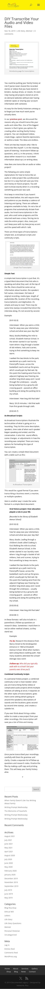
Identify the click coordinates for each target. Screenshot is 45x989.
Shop (8, 971)
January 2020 (9, 874)
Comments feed (11, 952)
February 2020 (10, 871)
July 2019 (8, 890)
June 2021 (8, 844)
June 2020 (8, 863)
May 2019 (8, 898)
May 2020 (8, 867)
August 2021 (9, 836)
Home (7, 968)
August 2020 (9, 855)
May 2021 (8, 847)
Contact (32, 971)
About (15, 968)
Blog (16, 971)
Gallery (35, 968)
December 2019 (11, 878)
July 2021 (8, 840)
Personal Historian (12, 931)
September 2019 (11, 886)
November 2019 (11, 882)
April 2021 (8, 851)
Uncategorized (10, 935)
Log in (7, 945)
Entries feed (9, 949)
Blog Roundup (10, 908)
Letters (7, 915)
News (23, 971)
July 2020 (8, 859)
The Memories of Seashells (15, 811)
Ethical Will (9, 912)
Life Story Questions (12, 923)
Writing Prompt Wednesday (16, 807)
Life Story (21, 31)
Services (25, 968)
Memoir (29, 31)
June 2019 (8, 894)
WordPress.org (10, 956)
